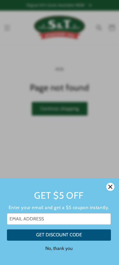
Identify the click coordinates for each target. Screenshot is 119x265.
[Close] (110, 187)
